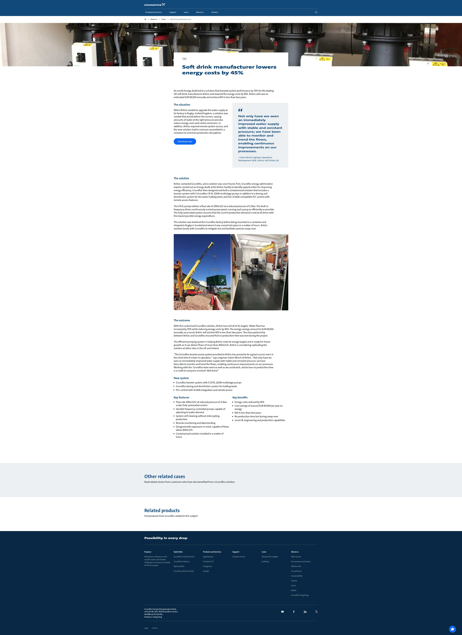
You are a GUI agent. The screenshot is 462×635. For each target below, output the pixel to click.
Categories (207, 566)
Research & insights (270, 556)
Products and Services (212, 552)
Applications (208, 556)
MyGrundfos (179, 566)
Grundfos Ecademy (181, 561)
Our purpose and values (301, 561)
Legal (146, 628)
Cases (293, 585)
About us (295, 552)
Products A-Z (208, 561)
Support (235, 552)
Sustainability (296, 576)
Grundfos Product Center (184, 556)
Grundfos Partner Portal (184, 571)
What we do (296, 566)
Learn (264, 552)
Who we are (296, 556)
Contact (155, 628)
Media (293, 590)
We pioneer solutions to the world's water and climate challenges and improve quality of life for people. (157, 561)
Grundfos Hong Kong (300, 595)
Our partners (296, 571)
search (316, 12)
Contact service (238, 556)
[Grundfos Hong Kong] (145, 19)
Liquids (206, 571)
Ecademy (265, 561)
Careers (294, 580)
